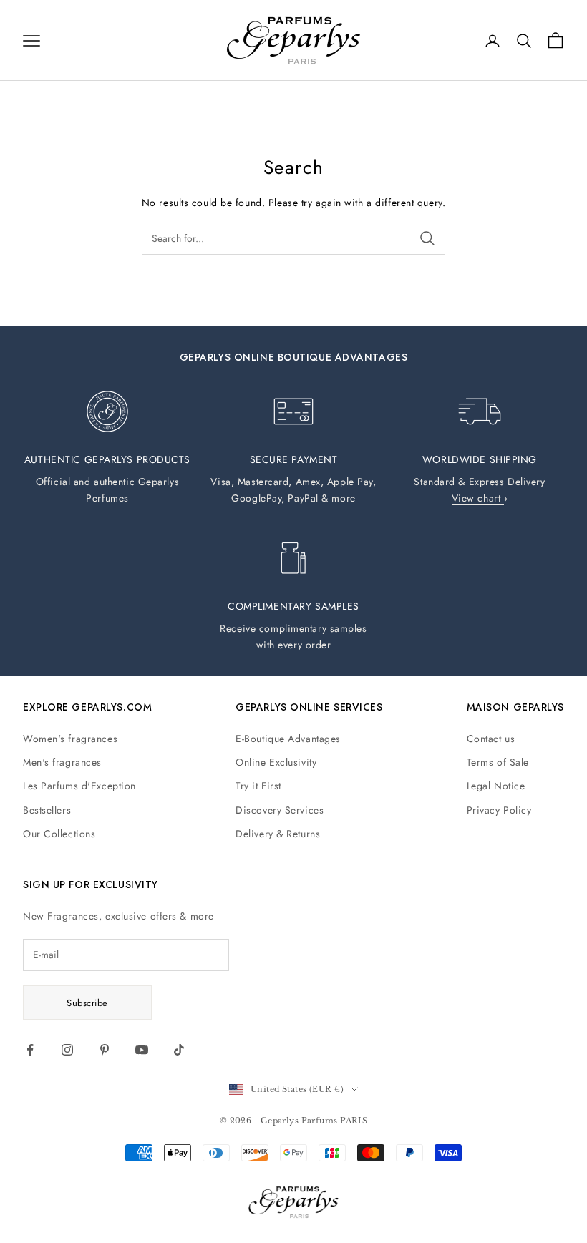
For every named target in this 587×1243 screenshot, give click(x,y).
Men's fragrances (62, 762)
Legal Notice (496, 786)
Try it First (258, 786)
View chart (478, 498)
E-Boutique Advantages (288, 738)
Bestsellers (47, 810)
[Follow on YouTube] (142, 1050)
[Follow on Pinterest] (104, 1050)
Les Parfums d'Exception (79, 786)
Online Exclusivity (276, 762)
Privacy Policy (499, 810)
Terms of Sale (498, 762)
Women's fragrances (70, 738)
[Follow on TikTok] (179, 1050)
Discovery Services (280, 810)
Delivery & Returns (278, 834)
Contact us (491, 738)
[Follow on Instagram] (67, 1050)
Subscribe (87, 1003)
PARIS (353, 1121)
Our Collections (59, 834)
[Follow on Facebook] (30, 1050)
